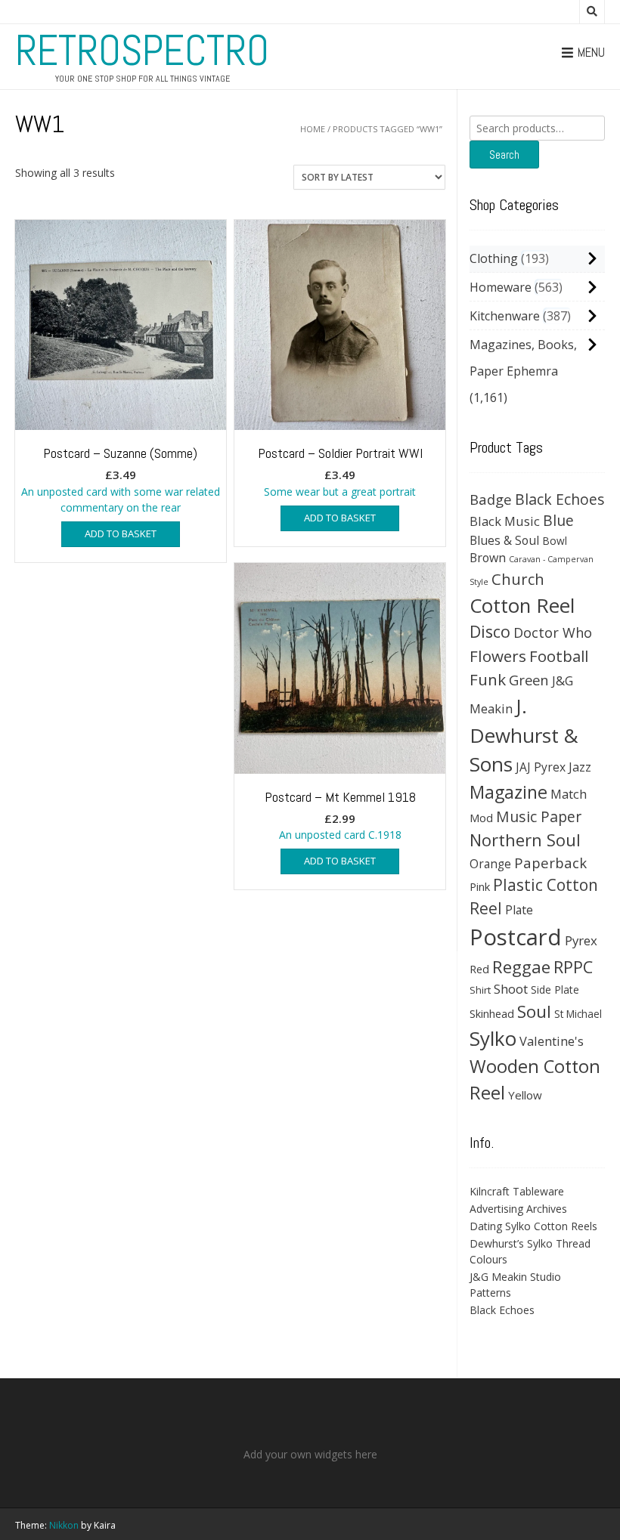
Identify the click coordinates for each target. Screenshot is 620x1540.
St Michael (578, 1014)
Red (479, 968)
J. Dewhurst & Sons (524, 735)
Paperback (550, 862)
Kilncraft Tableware (517, 1191)
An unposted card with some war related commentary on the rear (120, 479)
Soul (534, 1011)
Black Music (505, 521)
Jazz (580, 767)
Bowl (554, 540)
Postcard (516, 937)
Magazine (508, 792)
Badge (491, 499)
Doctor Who (552, 632)
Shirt (480, 990)
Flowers (498, 655)
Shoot (511, 988)
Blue (558, 520)
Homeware (501, 287)
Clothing (494, 258)
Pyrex (581, 940)
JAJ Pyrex (541, 767)
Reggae (521, 967)
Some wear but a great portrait (340, 471)
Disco (490, 631)
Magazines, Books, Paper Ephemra (523, 357)
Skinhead (492, 1013)
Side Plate (555, 989)
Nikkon (64, 1525)
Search (504, 154)
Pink (480, 886)
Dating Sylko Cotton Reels (533, 1226)
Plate (519, 909)
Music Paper (538, 816)
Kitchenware (505, 316)
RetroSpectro (142, 50)
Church (517, 578)
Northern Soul (525, 839)
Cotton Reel (522, 605)
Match (568, 793)
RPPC (573, 967)
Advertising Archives (518, 1208)
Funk (488, 679)
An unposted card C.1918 (340, 815)
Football (558, 655)
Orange (490, 864)
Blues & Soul (504, 540)
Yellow (525, 1094)
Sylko (493, 1038)
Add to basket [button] (121, 533)
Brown (488, 557)
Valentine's (551, 1041)
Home (312, 129)
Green (529, 679)
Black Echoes (560, 499)
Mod (481, 817)
